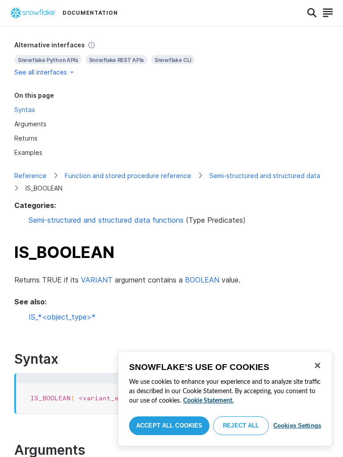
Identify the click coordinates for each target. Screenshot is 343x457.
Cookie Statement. (208, 401)
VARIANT (97, 279)
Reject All (241, 425)
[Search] (312, 12)
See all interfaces (40, 72)
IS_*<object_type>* (62, 316)
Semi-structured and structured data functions (106, 220)
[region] (225, 398)
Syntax (24, 109)
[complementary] (171, 59)
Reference (30, 175)
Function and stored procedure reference (128, 175)
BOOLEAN (202, 279)
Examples (28, 152)
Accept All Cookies (169, 425)
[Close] (317, 365)
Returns (26, 138)
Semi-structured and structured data (264, 175)
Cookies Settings (297, 425)
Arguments (30, 124)
